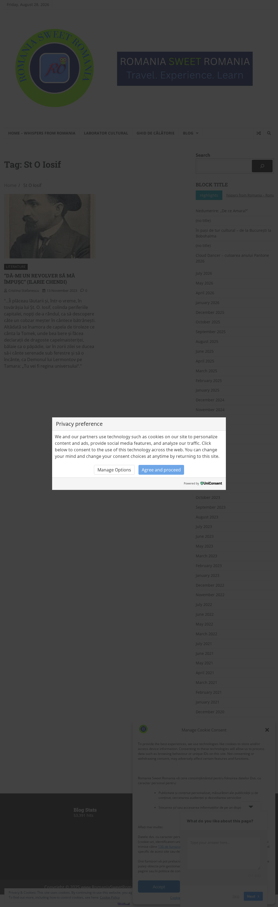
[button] (114, 470)
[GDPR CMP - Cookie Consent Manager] (211, 483)
